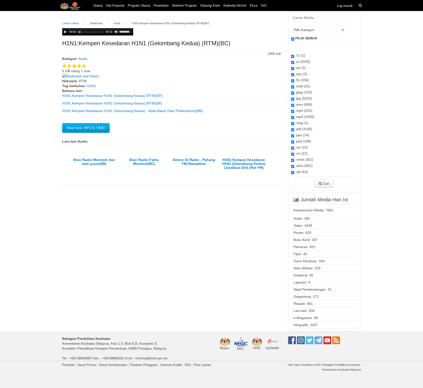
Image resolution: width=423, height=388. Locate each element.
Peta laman (202, 365)
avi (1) (300, 68)
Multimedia (96, 23)
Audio (117, 23)
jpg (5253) (303, 98)
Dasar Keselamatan (113, 365)
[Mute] (116, 32)
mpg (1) (301, 123)
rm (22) (301, 153)
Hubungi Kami (210, 5)
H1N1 (91, 86)
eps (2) (300, 74)
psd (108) (302, 141)
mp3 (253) (303, 111)
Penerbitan (161, 5)
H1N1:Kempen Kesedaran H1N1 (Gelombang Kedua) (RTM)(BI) (112, 103)
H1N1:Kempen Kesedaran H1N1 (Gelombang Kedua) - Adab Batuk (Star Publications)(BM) (132, 111)
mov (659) (303, 104)
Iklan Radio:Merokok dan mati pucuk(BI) (94, 162)
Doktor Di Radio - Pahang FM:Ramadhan (194, 162)
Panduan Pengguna (143, 365)
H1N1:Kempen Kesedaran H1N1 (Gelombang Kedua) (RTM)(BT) (112, 96)
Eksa (253, 5)
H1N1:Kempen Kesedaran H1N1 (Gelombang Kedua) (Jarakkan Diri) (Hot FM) (244, 164)
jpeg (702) (303, 92)
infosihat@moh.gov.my (151, 358)
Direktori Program (184, 5)
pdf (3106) (303, 129)
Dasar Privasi (86, 365)
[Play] (65, 32)
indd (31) (302, 86)
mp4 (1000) (304, 117)
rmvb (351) (303, 159)
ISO (263, 5)
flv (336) (301, 80)
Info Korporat (115, 5)
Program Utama (139, 5)
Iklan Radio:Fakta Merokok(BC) (144, 162)
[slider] (126, 31)
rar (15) (301, 147)
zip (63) (301, 172)
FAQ (188, 365)
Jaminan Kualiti (171, 365)
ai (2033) (302, 62)
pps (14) (301, 135)
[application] (97, 31)
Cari (325, 183)
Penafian (68, 365)
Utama (98, 5)
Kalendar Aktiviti (235, 5)
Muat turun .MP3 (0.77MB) (86, 128)
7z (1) (299, 55)
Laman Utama (70, 23)
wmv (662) (303, 166)
